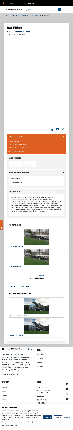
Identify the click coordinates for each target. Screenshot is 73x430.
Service (4, 387)
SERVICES (5, 382)
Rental (4, 396)
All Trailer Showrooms (19, 15)
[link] (52, 129)
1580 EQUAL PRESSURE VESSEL (18, 315)
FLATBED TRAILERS (33, 15)
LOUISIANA (40, 396)
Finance (5, 400)
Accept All (48, 417)
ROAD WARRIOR (28, 165)
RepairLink (40, 367)
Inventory (8, 15)
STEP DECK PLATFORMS (16, 246)
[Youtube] (66, 399)
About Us (40, 359)
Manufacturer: (13, 163)
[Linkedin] (66, 388)
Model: (25, 163)
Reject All (58, 417)
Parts (4, 391)
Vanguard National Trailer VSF (20, 286)
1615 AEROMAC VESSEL (16, 335)
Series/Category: (16, 179)
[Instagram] (66, 393)
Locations (8, 3)
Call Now (30, 3)
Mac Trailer (13, 165)
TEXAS (38, 382)
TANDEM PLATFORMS (16, 266)
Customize (67, 417)
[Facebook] (66, 383)
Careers (39, 363)
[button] (59, 9)
